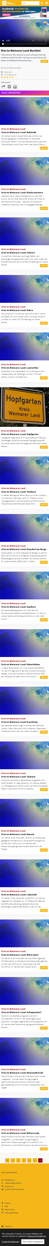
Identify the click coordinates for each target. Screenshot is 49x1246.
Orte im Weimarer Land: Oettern (18, 252)
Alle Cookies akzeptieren (33, 1242)
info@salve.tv (10, 1180)
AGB (6, 1206)
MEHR (44, 61)
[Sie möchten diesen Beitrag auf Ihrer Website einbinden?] (9, 86)
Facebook (8, 1226)
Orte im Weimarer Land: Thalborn (18, 491)
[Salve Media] (24, 12)
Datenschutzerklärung (37, 1236)
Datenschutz (9, 1209)
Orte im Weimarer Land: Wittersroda (20, 1133)
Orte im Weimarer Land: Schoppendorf (21, 1012)
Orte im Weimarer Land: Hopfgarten (20, 434)
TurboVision (19, 1189)
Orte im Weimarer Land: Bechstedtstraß (22, 1072)
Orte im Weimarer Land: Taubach (18, 776)
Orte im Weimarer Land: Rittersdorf (19, 954)
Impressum (9, 1186)
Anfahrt (7, 1203)
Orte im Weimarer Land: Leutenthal (19, 367)
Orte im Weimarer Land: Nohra (17, 310)
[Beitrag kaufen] (15, 86)
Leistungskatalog (11, 1212)
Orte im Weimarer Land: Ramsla (17, 834)
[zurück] (13, 1160)
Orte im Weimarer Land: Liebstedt (19, 894)
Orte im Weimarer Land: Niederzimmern (22, 192)
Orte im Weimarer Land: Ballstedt (18, 132)
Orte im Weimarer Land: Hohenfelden (20, 664)
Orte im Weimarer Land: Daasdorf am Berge (23, 549)
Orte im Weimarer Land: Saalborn (18, 606)
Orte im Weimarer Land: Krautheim (19, 722)
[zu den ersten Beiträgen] (7, 1160)
